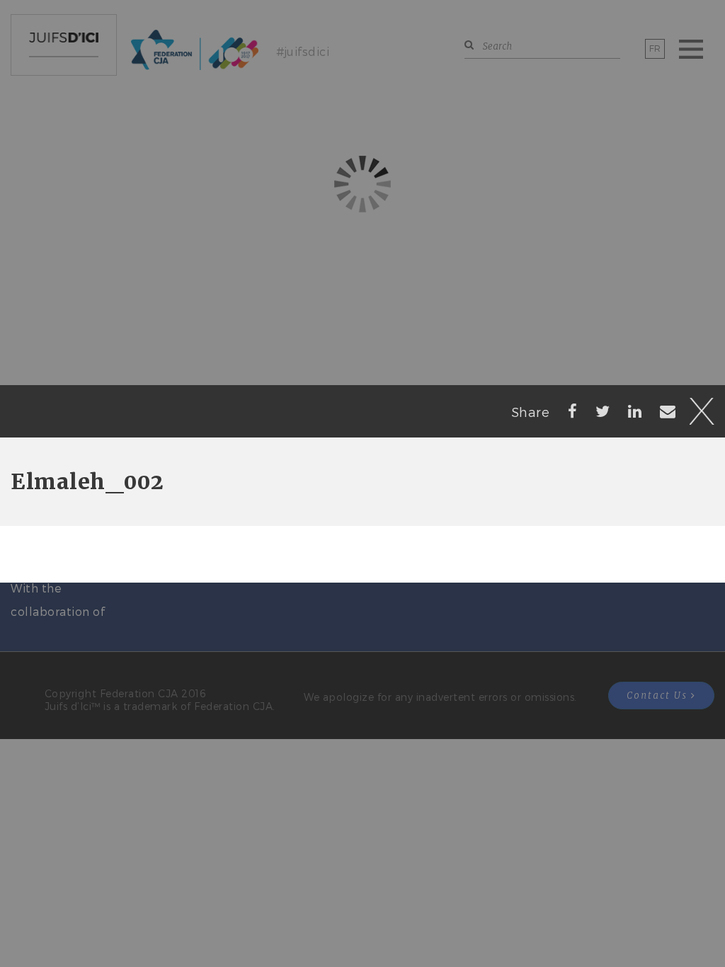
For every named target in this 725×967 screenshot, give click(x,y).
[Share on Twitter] (602, 410)
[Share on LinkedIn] (635, 410)
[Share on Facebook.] (573, 410)
